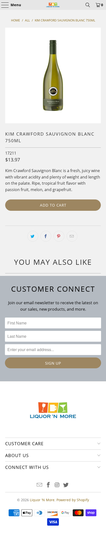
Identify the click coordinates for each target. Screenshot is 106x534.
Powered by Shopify (72, 500)
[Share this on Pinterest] (58, 236)
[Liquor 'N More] (53, 5)
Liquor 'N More (42, 500)
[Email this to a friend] (72, 236)
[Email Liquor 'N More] (39, 485)
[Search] (87, 5)
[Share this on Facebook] (45, 236)
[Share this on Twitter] (32, 236)
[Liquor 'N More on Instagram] (57, 485)
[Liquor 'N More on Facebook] (48, 485)
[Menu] (2, 5)
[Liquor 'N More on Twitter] (66, 485)
